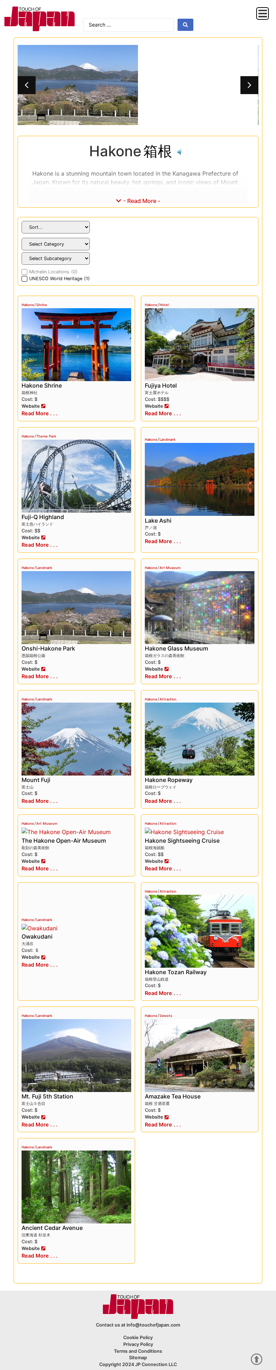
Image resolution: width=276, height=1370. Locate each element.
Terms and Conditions (138, 1351)
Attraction (168, 699)
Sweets (166, 1016)
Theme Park (46, 436)
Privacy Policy (138, 1344)
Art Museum (170, 568)
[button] (262, 13)
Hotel (164, 305)
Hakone (28, 305)
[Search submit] (185, 25)
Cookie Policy (138, 1337)
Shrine (41, 305)
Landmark (167, 439)
